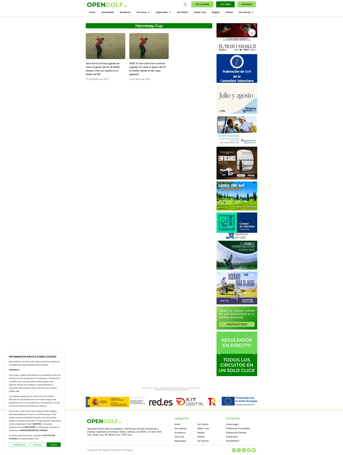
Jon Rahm (182, 12)
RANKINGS (246, 4)
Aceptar (53, 444)
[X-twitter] (244, 450)
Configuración (19, 444)
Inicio (92, 12)
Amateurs (125, 12)
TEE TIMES (225, 4)
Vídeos (229, 12)
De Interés (244, 12)
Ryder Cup (200, 12)
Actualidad (107, 12)
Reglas (215, 12)
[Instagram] (239, 450)
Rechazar (37, 444)
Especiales (162, 12)
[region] (34, 401)
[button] (185, 4)
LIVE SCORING (202, 4)
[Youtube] (254, 450)
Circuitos (141, 12)
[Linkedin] (249, 450)
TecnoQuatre (127, 450)
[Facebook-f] (234, 450)
